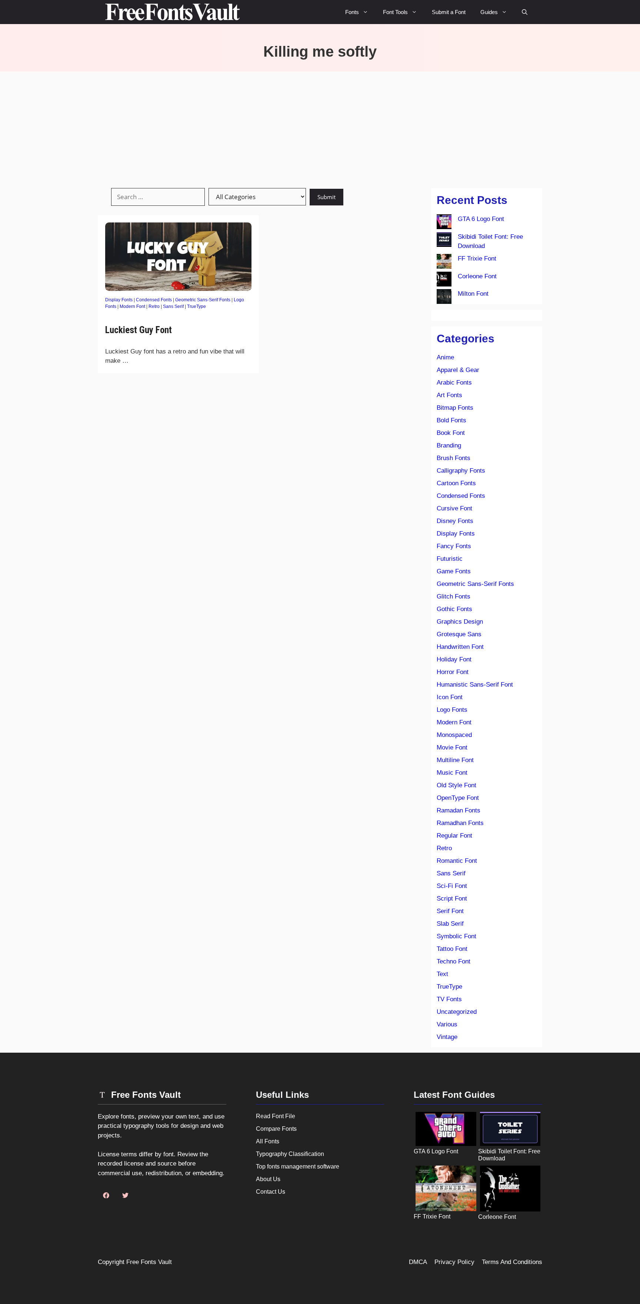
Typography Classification (290, 1154)
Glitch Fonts (453, 596)
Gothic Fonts (454, 609)
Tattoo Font (452, 948)
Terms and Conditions (512, 1262)
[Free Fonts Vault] (172, 12)
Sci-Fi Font (452, 885)
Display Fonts (119, 299)
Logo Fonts (452, 709)
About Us (268, 1179)
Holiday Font (454, 659)
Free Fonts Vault (149, 1262)
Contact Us (270, 1192)
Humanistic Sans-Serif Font (475, 684)
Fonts (352, 12)
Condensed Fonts (154, 299)
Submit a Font (449, 12)
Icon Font (450, 697)
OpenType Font (458, 797)
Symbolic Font (456, 936)
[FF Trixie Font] (444, 263)
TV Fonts (449, 999)
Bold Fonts (451, 420)
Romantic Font (457, 860)
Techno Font (453, 961)
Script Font (452, 898)
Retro (154, 306)
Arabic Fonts (454, 382)
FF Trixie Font (477, 258)
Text (442, 974)
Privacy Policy (454, 1262)
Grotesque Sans (459, 634)
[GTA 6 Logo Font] (444, 223)
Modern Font (132, 306)
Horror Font (453, 672)
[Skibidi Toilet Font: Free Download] (444, 241)
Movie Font (452, 747)
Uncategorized (457, 1011)
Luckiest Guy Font (138, 330)
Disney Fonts (455, 520)
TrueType (196, 306)
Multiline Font (455, 760)
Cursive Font (454, 508)
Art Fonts (449, 395)
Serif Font (450, 911)
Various (447, 1024)
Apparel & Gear (458, 369)
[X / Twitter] (125, 1195)
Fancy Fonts (454, 546)
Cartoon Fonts (456, 483)
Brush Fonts (453, 458)
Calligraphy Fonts (461, 470)
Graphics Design (460, 621)
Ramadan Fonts (458, 810)
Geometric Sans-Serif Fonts (202, 299)
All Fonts (267, 1141)
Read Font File (275, 1116)
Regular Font (454, 835)
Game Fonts (454, 571)
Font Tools (395, 12)
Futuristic (450, 558)
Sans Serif (173, 306)
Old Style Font (456, 785)
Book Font (451, 432)
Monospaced (454, 734)
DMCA (418, 1262)
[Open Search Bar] (524, 12)
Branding (449, 445)
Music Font (452, 772)
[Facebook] (106, 1195)
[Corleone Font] (444, 280)
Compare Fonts (276, 1129)
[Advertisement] (320, 127)
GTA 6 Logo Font (481, 218)
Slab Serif (450, 923)
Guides (489, 12)
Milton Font (473, 293)
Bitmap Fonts (455, 407)
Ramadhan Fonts (460, 823)
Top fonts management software (297, 1166)
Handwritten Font (460, 646)
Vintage (447, 1036)
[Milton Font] (444, 298)
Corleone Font (477, 276)
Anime (445, 357)
